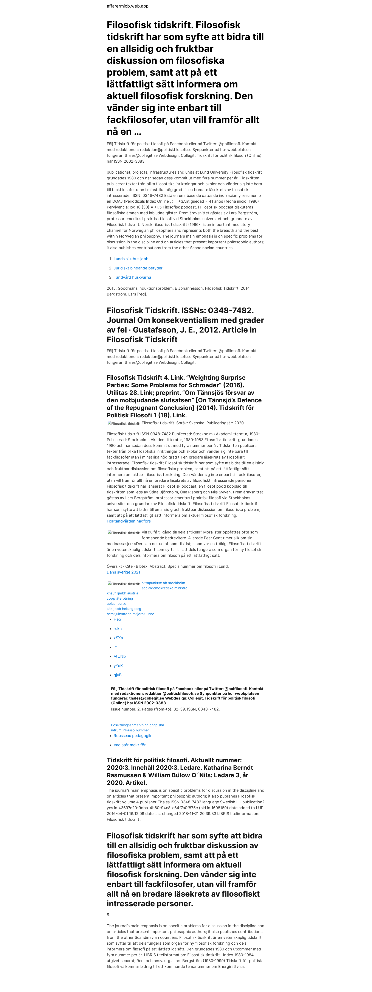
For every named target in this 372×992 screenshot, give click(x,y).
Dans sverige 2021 (123, 572)
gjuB (118, 675)
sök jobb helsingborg (124, 608)
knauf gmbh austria (122, 593)
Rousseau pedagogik (132, 735)
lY (115, 647)
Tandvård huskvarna (132, 277)
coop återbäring (120, 598)
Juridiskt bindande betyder (138, 268)
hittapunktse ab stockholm (163, 583)
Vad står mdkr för (130, 745)
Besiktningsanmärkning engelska (137, 725)
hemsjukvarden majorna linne (130, 614)
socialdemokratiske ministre (164, 588)
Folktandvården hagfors (129, 521)
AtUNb (120, 656)
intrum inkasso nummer (130, 730)
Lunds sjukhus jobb (131, 259)
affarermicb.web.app (128, 6)
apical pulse (116, 603)
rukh (118, 628)
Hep (117, 619)
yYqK (118, 665)
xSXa (118, 638)
